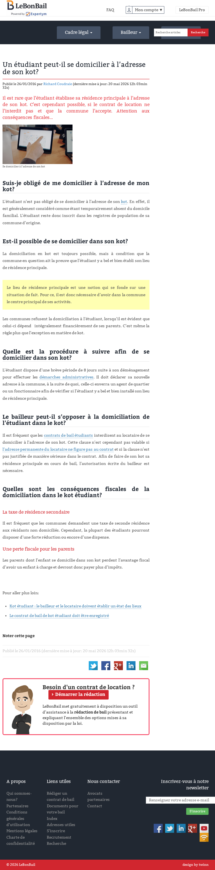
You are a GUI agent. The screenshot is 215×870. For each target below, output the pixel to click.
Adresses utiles (61, 824)
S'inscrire (56, 831)
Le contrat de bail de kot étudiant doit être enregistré (59, 615)
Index (52, 818)
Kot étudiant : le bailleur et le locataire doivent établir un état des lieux (75, 606)
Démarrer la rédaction (80, 694)
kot (124, 201)
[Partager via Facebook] (106, 665)
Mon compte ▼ (149, 10)
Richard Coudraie (57, 84)
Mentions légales (22, 831)
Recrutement (59, 837)
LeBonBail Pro (192, 10)
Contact (94, 806)
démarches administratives (66, 377)
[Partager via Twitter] (93, 665)
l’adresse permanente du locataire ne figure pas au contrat (58, 449)
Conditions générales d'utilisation (18, 818)
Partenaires (17, 806)
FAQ (110, 10)
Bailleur (129, 32)
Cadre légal (77, 32)
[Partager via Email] (143, 665)
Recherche (56, 843)
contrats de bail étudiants (68, 435)
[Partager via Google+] (118, 665)
